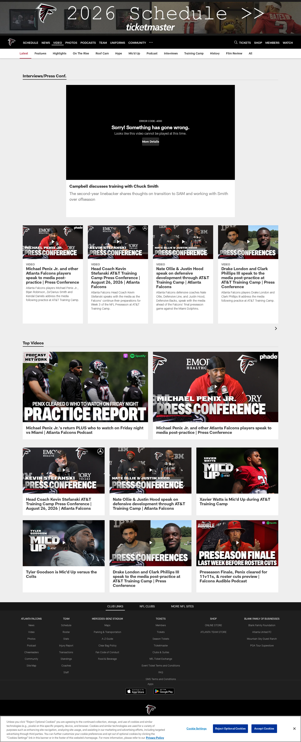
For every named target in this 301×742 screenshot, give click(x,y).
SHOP (213, 618)
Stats (66, 638)
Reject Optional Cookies (230, 728)
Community (31, 658)
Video (31, 631)
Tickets (161, 631)
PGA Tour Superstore (262, 645)
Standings (66, 658)
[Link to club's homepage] (11, 42)
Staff (66, 672)
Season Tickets (161, 638)
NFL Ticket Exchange (160, 658)
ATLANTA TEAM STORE (213, 631)
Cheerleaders (31, 652)
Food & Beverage (107, 658)
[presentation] (276, 329)
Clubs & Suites (161, 652)
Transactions (66, 652)
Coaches (66, 665)
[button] (150, 142)
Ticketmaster (161, 645)
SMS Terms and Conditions (161, 679)
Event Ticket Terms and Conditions (161, 665)
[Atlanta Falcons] (150, 710)
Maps (107, 625)
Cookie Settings (197, 728)
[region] (150, 729)
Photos (31, 638)
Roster (66, 631)
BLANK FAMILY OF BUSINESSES (262, 618)
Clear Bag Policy (107, 645)
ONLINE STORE (213, 625)
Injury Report (66, 645)
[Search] (236, 42)
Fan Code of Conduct (107, 652)
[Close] (294, 728)
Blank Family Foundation (261, 625)
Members (161, 625)
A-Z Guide (107, 638)
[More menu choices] (151, 42)
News (31, 625)
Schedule (66, 625)
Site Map (31, 665)
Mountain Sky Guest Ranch (262, 638)
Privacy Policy (155, 737)
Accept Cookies (264, 728)
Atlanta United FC (262, 631)
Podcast (31, 645)
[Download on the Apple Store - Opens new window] (135, 691)
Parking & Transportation (107, 631)
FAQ (160, 672)
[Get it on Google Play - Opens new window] (164, 693)
